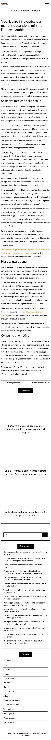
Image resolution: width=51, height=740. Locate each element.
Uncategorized (8, 714)
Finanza (6, 674)
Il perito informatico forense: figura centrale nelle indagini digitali (24, 585)
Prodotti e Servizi (9, 692)
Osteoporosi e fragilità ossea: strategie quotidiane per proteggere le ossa (25, 616)
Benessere (7, 661)
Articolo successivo (38, 383)
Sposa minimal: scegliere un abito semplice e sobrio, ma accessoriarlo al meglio (25, 429)
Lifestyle (6, 687)
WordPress (25, 736)
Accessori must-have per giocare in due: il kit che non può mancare (24, 610)
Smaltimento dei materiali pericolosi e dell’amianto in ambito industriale (25, 598)
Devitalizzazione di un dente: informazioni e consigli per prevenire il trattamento (22, 578)
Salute (5, 696)
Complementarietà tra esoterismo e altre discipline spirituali (25, 553)
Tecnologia (7, 709)
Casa (5, 665)
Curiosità (6, 670)
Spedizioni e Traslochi (11, 700)
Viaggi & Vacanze (9, 718)
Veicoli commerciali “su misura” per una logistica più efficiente (24, 591)
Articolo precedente (13, 383)
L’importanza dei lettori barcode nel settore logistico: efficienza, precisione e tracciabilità (22, 572)
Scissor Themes (17, 733)
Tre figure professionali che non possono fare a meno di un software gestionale (23, 623)
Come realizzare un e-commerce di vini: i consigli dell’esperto (24, 636)
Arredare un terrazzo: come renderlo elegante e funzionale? (23, 629)
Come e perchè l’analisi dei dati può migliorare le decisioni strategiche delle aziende (24, 559)
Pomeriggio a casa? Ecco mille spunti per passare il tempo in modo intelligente (25, 604)
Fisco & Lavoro (9, 678)
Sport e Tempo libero (11, 705)
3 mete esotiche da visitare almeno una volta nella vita (25, 566)
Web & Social (8, 722)
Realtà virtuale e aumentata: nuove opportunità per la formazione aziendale (23, 642)
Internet (6, 683)
